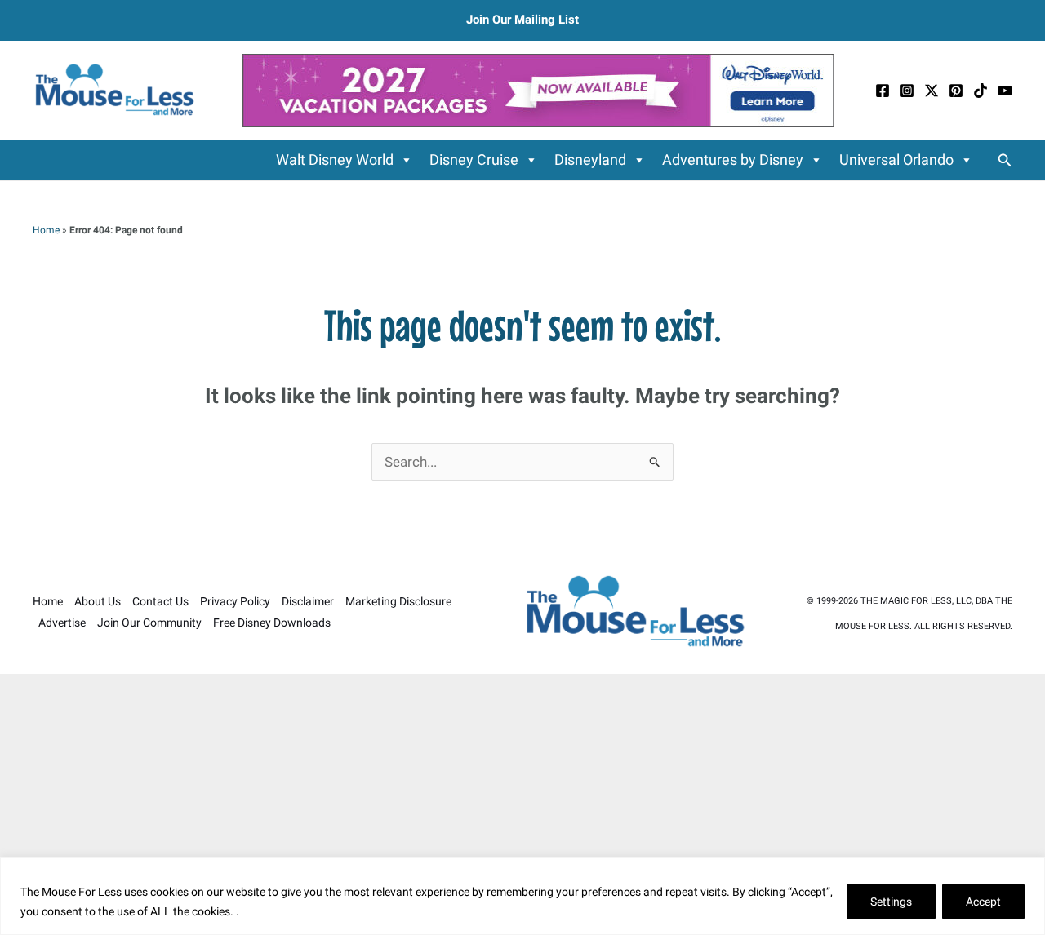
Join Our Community (149, 622)
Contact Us (160, 601)
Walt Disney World (335, 159)
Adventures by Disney (732, 159)
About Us (97, 601)
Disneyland (590, 159)
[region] (522, 896)
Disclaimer (308, 601)
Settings (891, 901)
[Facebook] (882, 90)
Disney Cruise (473, 159)
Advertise (62, 622)
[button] (1005, 160)
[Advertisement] (522, 804)
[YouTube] (1005, 90)
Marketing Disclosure (398, 601)
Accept (983, 901)
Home (46, 230)
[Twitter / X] (931, 90)
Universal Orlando (896, 159)
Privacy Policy (235, 601)
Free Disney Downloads (272, 622)
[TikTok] (980, 90)
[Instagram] (907, 90)
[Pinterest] (956, 90)
